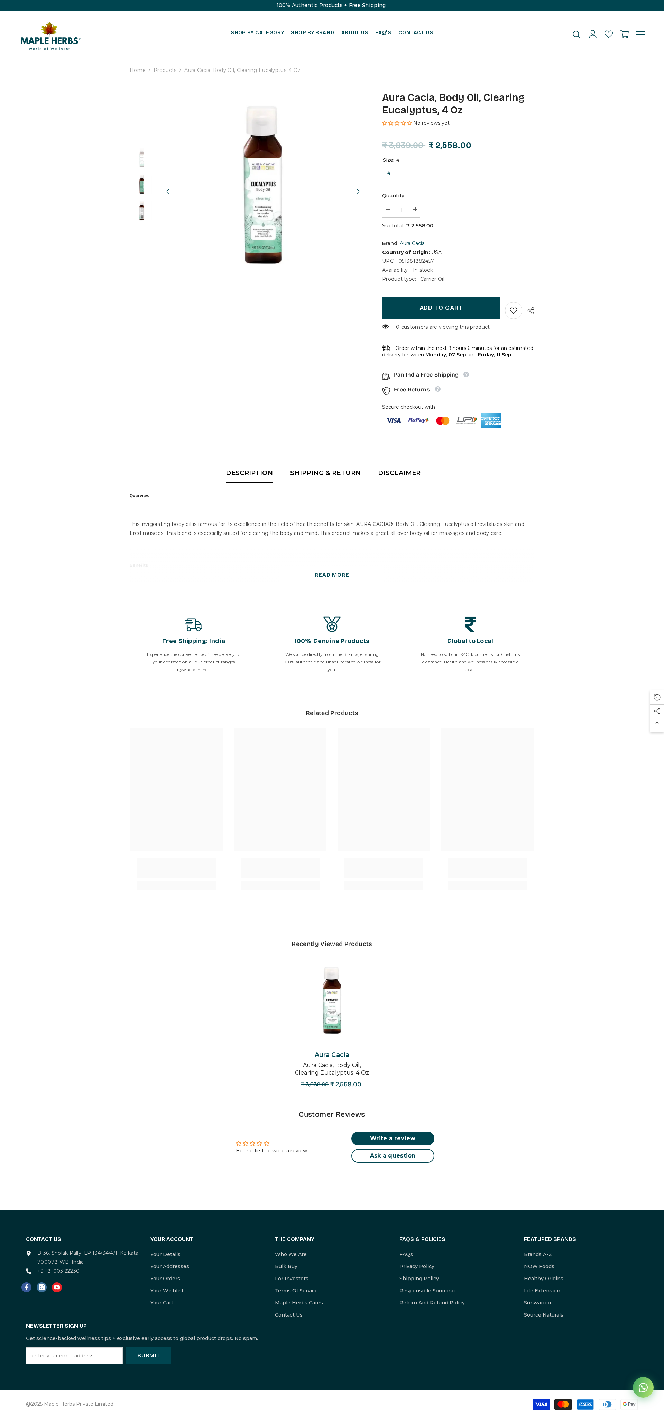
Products (165, 70)
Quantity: (394, 196)
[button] (167, 185)
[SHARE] (528, 311)
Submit (148, 1355)
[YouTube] (57, 1287)
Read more (332, 574)
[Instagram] (42, 1287)
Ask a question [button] (393, 1155)
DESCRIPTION (249, 473)
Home (138, 70)
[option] (263, 185)
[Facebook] (26, 1287)
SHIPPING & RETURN (325, 473)
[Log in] (593, 34)
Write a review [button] (392, 1138)
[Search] (576, 34)
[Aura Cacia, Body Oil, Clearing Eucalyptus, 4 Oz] (332, 1000)
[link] (513, 310)
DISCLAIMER (399, 473)
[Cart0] (624, 34)
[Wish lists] (609, 34)
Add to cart (441, 308)
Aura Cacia (412, 243)
